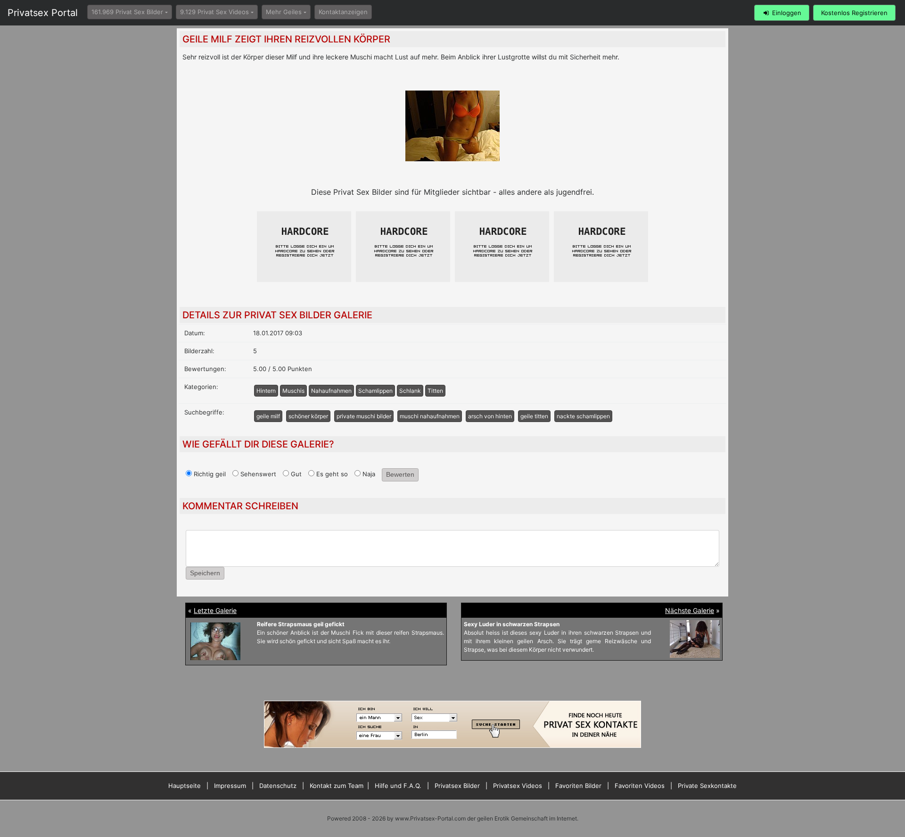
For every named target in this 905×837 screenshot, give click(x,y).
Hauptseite (184, 785)
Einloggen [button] (785, 13)
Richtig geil (209, 474)
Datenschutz (277, 785)
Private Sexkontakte (707, 785)
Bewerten (400, 474)
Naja (368, 474)
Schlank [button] (410, 390)
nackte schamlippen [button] (583, 416)
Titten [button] (435, 390)
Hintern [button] (266, 390)
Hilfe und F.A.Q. (398, 785)
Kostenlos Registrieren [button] (854, 13)
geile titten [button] (534, 416)
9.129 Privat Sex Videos (214, 12)
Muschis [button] (293, 390)
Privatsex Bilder (457, 785)
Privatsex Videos (517, 785)
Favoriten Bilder (578, 785)
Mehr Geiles (284, 12)
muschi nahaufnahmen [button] (430, 416)
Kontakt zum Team (336, 785)
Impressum (230, 785)
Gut (295, 474)
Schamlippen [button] (375, 390)
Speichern (205, 573)
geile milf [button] (268, 416)
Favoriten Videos (640, 785)
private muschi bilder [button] (364, 416)
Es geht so (331, 474)
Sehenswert (257, 474)
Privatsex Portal (43, 12)
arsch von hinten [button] (490, 416)
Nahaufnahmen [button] (331, 390)
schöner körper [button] (308, 416)
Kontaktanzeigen (343, 12)
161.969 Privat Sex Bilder (127, 12)
